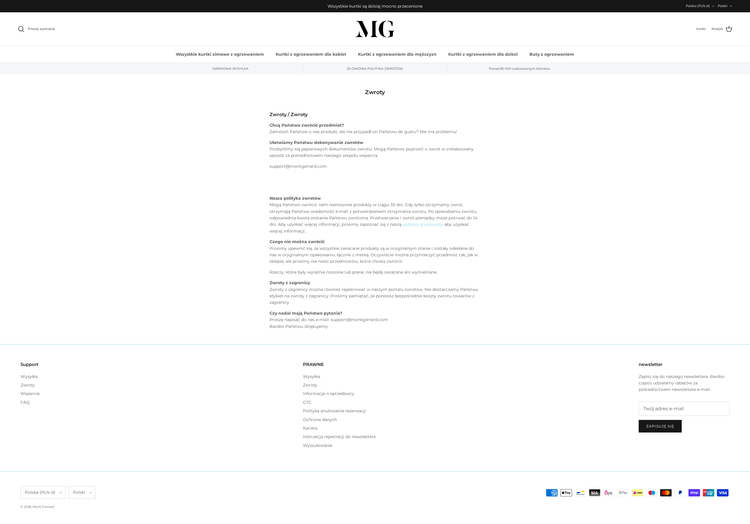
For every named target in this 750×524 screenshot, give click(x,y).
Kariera (310, 428)
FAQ (25, 402)
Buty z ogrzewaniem (551, 54)
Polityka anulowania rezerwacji (334, 410)
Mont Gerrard (44, 507)
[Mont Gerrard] (375, 29)
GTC (307, 402)
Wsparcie (30, 393)
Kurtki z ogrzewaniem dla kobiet (311, 54)
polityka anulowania (423, 224)
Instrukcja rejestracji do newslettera (339, 436)
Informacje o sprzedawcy (328, 393)
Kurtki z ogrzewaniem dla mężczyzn (397, 54)
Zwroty (28, 385)
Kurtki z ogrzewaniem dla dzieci (483, 54)
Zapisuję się (660, 426)
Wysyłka (29, 376)
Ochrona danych (320, 419)
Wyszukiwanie (317, 445)
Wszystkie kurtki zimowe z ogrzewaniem (220, 54)
